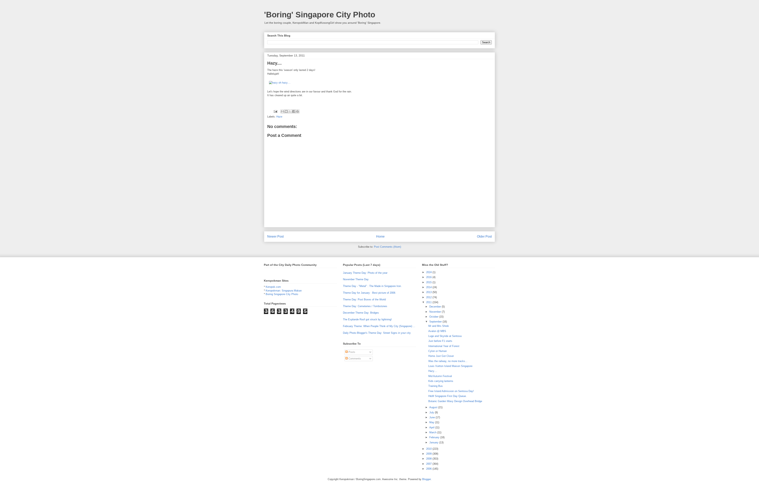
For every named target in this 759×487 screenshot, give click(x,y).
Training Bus (435, 386)
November (435, 311)
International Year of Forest (443, 346)
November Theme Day (356, 279)
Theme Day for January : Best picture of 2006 (369, 292)
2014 (429, 287)
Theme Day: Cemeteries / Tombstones (365, 306)
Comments (354, 358)
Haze (279, 116)
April (432, 427)
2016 (429, 277)
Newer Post (275, 236)
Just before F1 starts (440, 340)
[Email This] (282, 111)
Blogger (426, 479)
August (433, 407)
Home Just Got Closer (441, 355)
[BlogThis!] (286, 111)
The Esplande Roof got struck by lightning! (367, 319)
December (435, 306)
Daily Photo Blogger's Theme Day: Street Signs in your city (377, 332)
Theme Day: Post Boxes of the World (364, 299)
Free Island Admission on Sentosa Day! (451, 391)
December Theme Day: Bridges (361, 312)
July (432, 412)
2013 (429, 292)
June (432, 417)
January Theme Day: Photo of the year (365, 272)
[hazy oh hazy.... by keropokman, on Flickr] (279, 82)
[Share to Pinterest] (297, 111)
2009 (429, 453)
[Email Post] (275, 111)
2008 (429, 458)
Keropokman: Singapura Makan (284, 290)
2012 (429, 297)
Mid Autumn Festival (440, 376)
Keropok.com (273, 286)
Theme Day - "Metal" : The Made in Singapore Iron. (372, 286)
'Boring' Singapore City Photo (319, 14)
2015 (429, 282)
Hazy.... (432, 370)
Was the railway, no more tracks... (447, 361)
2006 (429, 468)
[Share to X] (290, 111)
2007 (429, 463)
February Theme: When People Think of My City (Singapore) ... (379, 326)
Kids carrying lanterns (440, 381)
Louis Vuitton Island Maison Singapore (450, 366)
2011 (429, 302)
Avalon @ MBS (437, 331)
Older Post (484, 236)
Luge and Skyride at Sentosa (445, 336)
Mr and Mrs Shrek (438, 325)
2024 (429, 272)
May (432, 422)
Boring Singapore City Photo (282, 294)
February (434, 437)
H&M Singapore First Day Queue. (447, 396)
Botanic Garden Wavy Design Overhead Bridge (455, 401)
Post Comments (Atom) (387, 246)
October (434, 316)
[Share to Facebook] (294, 111)
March (433, 432)
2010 (429, 448)
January (434, 442)
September (436, 321)
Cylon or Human (437, 351)
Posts (351, 352)
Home (380, 236)
